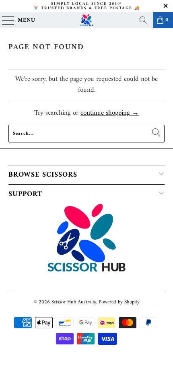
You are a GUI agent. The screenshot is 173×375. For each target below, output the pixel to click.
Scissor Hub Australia (73, 302)
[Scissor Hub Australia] (86, 20)
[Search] (143, 20)
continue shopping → (109, 113)
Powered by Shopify (119, 302)
